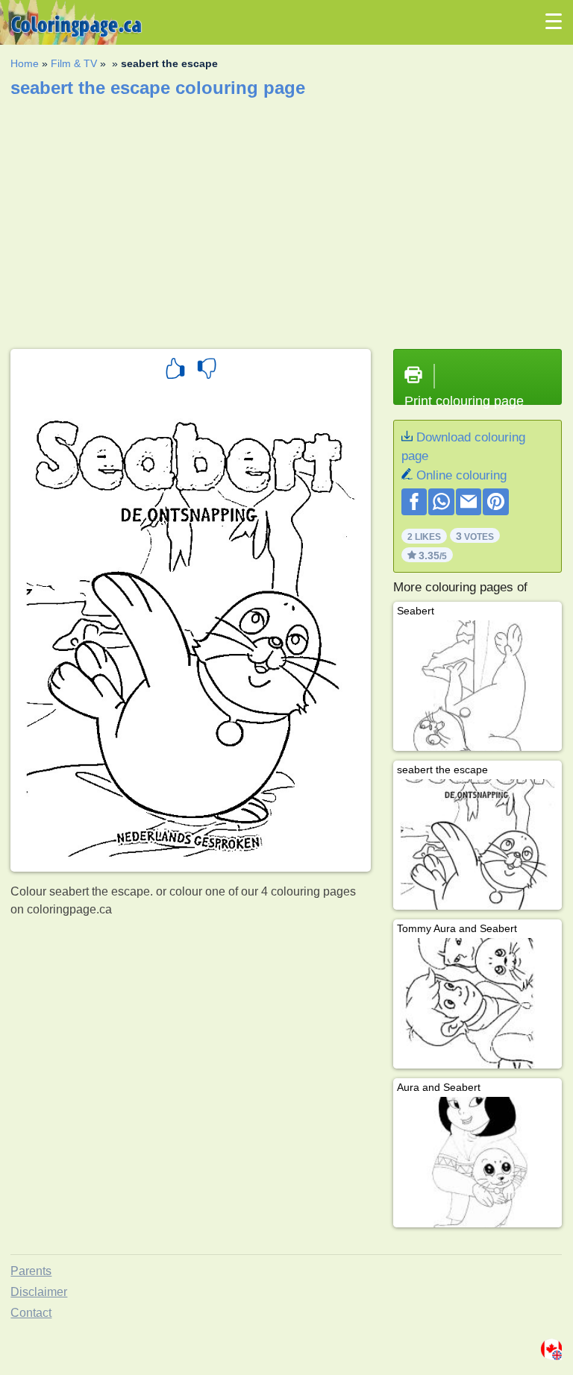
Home (24, 63)
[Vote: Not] (206, 370)
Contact (30, 1312)
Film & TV (74, 63)
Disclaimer (38, 1292)
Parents (30, 1271)
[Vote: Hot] (175, 370)
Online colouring (461, 475)
